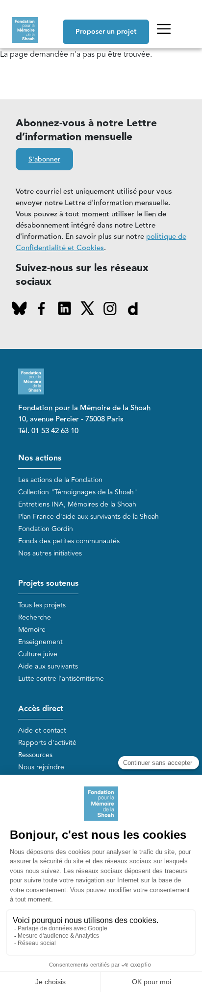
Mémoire (32, 629)
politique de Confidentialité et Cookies (101, 242)
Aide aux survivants (48, 666)
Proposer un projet (106, 31)
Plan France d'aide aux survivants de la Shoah (88, 516)
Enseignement (40, 642)
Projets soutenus (48, 583)
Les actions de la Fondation (60, 480)
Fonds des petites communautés (69, 541)
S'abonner (44, 159)
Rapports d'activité (47, 743)
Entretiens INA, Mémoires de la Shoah (77, 504)
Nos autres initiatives (50, 553)
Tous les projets (42, 605)
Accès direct (40, 709)
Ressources (35, 755)
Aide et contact (42, 730)
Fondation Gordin (45, 529)
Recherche (34, 617)
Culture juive (37, 654)
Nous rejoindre (41, 767)
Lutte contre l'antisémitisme (61, 678)
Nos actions (39, 458)
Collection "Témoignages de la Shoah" (77, 492)
